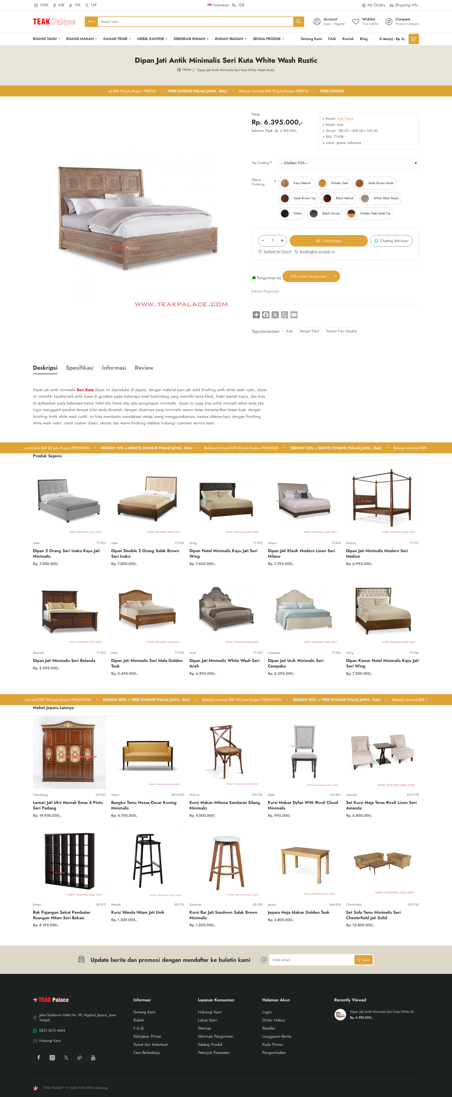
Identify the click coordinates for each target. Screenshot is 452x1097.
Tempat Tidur (309, 331)
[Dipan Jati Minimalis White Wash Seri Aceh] (225, 610)
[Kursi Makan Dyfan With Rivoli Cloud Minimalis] (304, 752)
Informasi (114, 368)
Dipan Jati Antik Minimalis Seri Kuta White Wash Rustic (383, 1012)
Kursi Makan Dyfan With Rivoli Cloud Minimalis (303, 805)
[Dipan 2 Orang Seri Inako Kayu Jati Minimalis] (69, 500)
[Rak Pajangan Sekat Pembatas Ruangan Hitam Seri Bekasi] (69, 861)
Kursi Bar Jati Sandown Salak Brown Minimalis (223, 915)
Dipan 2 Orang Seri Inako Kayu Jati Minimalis (66, 553)
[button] (329, 241)
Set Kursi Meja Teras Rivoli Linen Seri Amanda (381, 805)
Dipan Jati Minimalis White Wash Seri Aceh (224, 663)
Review (144, 368)
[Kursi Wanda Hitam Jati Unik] (147, 861)
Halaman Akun (276, 1000)
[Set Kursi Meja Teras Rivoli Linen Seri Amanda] (382, 752)
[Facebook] (38, 1057)
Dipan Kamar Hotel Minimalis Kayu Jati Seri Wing (382, 663)
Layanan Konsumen (216, 1000)
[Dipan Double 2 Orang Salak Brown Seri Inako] (147, 500)
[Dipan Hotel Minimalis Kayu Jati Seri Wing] (225, 500)
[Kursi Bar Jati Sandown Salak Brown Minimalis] (225, 861)
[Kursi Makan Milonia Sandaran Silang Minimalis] (225, 752)
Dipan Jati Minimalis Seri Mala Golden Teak (147, 663)
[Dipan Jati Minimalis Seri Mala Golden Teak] (147, 610)
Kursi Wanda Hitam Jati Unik (138, 912)
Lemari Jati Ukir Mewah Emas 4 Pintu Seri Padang (68, 805)
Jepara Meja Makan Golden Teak (299, 912)
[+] (282, 240)
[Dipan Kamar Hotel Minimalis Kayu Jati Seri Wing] (382, 610)
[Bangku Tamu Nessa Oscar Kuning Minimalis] (147, 752)
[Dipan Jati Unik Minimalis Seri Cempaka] (304, 610)
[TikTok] (79, 1057)
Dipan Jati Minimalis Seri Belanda (64, 661)
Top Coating (260, 162)
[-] (262, 240)
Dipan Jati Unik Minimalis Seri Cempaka (296, 663)
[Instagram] (52, 1057)
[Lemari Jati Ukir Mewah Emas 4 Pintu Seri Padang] (69, 752)
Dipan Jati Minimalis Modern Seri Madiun (377, 553)
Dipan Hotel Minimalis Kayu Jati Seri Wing (223, 553)
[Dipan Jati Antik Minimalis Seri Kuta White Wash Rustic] (340, 1015)
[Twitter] (66, 1057)
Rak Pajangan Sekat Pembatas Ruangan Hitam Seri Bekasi (61, 915)
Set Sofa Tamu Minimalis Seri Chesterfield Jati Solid (373, 915)
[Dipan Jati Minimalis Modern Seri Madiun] (382, 500)
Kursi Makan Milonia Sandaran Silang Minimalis (224, 805)
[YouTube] (93, 1057)
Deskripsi (45, 368)
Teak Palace (345, 119)
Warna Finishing (258, 182)
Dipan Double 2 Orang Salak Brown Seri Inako (145, 553)
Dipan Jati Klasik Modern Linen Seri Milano (301, 553)
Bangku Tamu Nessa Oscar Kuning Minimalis (144, 805)
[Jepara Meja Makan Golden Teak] (304, 861)
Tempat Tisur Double (341, 331)
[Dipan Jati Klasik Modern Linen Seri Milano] (304, 500)
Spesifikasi (80, 368)
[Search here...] (298, 21)
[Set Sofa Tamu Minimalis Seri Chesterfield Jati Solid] (382, 861)
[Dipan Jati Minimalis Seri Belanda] (69, 610)
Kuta (289, 331)
